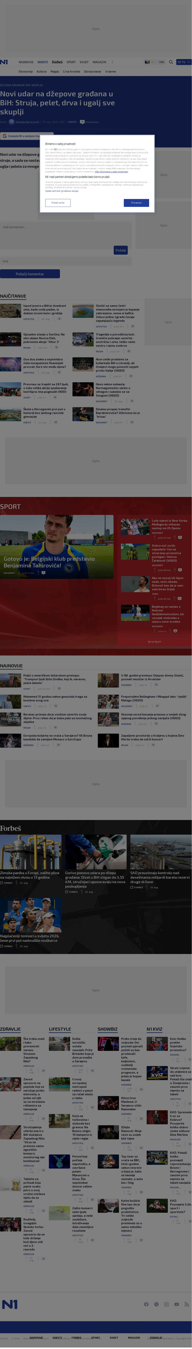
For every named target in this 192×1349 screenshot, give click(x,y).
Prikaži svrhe (58, 202)
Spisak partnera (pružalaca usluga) (62, 191)
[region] (97, 174)
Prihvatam (136, 202)
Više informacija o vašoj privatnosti (111, 171)
